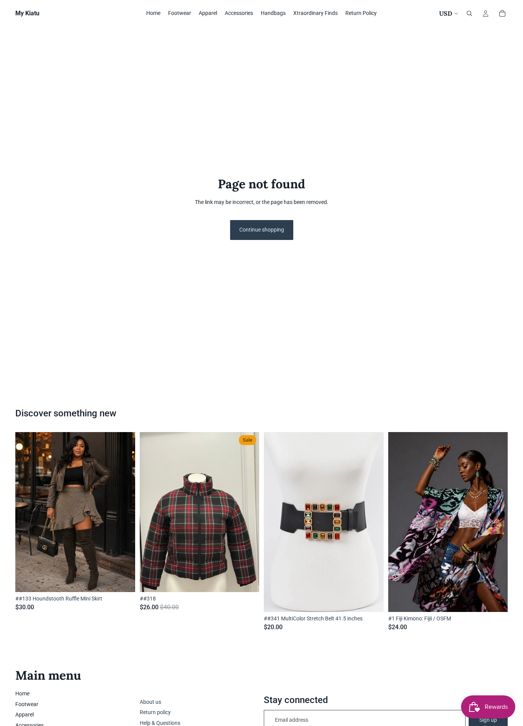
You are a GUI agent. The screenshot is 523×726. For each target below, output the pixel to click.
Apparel (24, 714)
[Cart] (502, 13)
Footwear (26, 704)
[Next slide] (496, 522)
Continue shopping (261, 230)
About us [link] (150, 702)
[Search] (469, 13)
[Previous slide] (399, 522)
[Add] (123, 580)
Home (22, 693)
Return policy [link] (155, 712)
